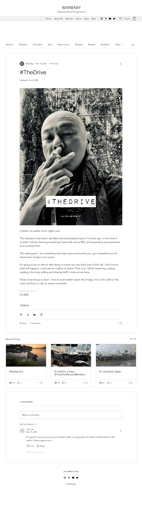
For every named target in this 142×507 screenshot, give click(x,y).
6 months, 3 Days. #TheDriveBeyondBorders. (69, 373)
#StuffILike (105, 44)
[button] (134, 19)
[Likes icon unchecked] (28, 446)
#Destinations (64, 44)
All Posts (9, 44)
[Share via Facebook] (21, 314)
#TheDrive (23, 44)
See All (133, 338)
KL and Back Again (110, 371)
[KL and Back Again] (116, 355)
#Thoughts (37, 44)
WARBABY (71, 7)
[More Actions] (120, 430)
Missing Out (16, 371)
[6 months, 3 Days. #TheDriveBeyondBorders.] (71, 355)
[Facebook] (105, 18)
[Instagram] (101, 18)
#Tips (50, 44)
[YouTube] (110, 18)
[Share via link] (41, 314)
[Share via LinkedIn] (34, 314)
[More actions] (120, 63)
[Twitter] (114, 18)
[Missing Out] (26, 355)
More (117, 44)
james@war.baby (71, 471)
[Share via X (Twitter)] (27, 314)
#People (91, 44)
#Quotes (79, 44)
